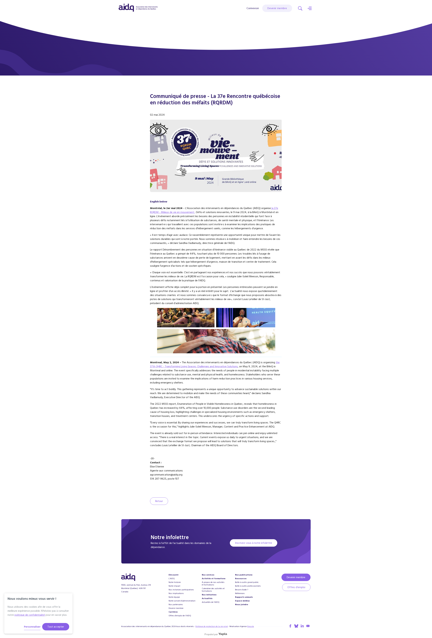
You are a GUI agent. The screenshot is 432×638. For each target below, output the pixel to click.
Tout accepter (55, 627)
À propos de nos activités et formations (213, 583)
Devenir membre (277, 8)
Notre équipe (174, 597)
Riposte (250, 626)
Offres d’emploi (296, 587)
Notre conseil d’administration (182, 600)
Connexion (253, 8)
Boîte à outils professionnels (248, 586)
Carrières (173, 612)
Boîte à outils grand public (247, 582)
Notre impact (174, 586)
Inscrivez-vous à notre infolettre (253, 543)
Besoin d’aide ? (241, 589)
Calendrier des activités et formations (213, 589)
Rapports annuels (244, 597)
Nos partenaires (176, 604)
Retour (159, 501)
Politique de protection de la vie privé (211, 626)
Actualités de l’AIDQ (210, 602)
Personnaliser (32, 627)
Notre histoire (175, 582)
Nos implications (176, 593)
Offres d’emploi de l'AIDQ (180, 615)
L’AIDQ (172, 578)
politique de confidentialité (30, 615)
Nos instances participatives (181, 589)
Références (240, 593)
